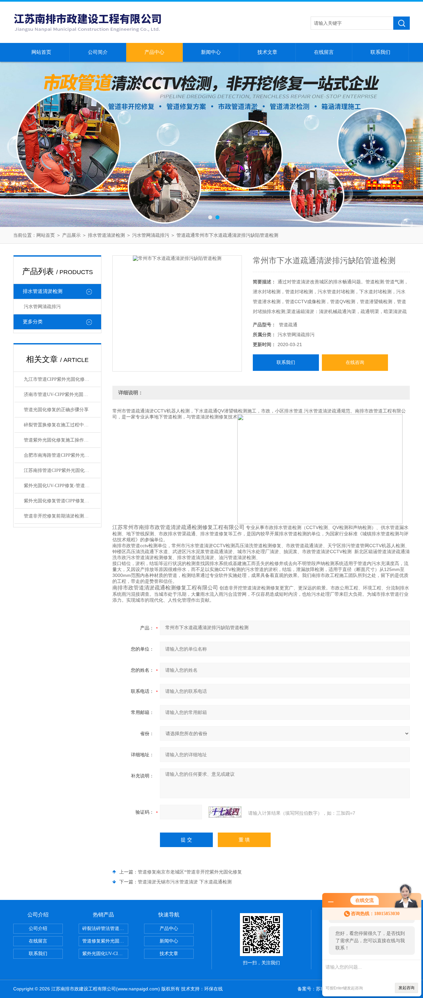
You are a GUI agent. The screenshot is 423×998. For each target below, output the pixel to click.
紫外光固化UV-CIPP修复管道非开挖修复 (105, 953)
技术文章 (267, 52)
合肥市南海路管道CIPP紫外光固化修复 (62, 455)
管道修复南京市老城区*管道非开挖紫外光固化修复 (190, 872)
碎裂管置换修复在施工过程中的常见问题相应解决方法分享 (62, 424)
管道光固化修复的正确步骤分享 (56, 409)
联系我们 (380, 52)
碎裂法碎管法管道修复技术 (105, 928)
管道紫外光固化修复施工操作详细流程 (62, 440)
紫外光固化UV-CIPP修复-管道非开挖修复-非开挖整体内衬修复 (62, 485)
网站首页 (41, 52)
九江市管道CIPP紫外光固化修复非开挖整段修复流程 (62, 379)
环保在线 (213, 988)
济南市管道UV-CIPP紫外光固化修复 (60, 394)
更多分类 (33, 321)
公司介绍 (38, 928)
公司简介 (98, 52)
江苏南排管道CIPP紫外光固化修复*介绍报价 (62, 470)
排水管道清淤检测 (106, 235)
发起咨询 (406, 987)
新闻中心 (211, 52)
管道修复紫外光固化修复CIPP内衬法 (105, 941)
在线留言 (324, 52)
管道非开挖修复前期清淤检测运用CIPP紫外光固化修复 (62, 516)
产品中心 (154, 52)
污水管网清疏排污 (150, 235)
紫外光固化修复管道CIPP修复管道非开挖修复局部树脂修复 (62, 500)
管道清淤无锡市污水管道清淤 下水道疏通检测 (185, 881)
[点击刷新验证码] (225, 812)
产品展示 (71, 235)
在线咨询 (355, 362)
